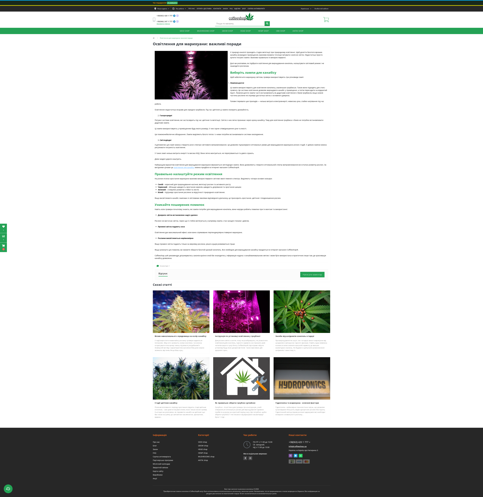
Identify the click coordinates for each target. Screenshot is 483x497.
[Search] (267, 23)
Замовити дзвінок (163, 24)
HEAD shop (202, 449)
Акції (155, 478)
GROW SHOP (227, 31)
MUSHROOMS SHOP (205, 31)
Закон (155, 449)
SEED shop (202, 442)
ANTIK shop (203, 460)
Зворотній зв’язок (160, 467)
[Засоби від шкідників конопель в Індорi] (302, 311)
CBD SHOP (280, 31)
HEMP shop (203, 453)
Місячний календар (161, 464)
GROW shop (203, 445)
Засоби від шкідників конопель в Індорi (294, 336)
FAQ (231, 9)
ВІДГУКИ (237, 9)
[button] (162, 9)
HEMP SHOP (263, 31)
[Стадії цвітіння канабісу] (181, 378)
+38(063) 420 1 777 (164, 15)
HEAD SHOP (245, 31)
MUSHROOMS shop (206, 456)
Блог (155, 445)
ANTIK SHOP (298, 31)
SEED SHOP (185, 31)
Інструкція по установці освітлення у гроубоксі (237, 336)
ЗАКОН (225, 9)
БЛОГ (244, 9)
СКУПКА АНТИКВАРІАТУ (256, 9)
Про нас (156, 442)
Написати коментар (312, 274)
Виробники (158, 475)
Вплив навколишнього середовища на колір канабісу (180, 336)
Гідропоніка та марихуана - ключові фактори (297, 403)
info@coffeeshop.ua (298, 446)
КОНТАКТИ (217, 9)
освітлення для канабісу (184, 167)
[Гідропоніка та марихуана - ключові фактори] (302, 378)
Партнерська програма (163, 460)
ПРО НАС (191, 9)
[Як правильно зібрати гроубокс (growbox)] (241, 378)
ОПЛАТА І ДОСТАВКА (204, 9)
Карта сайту (158, 471)
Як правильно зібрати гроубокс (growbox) (235, 403)
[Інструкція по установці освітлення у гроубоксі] (241, 311)
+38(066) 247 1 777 (164, 21)
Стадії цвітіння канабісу (166, 403)
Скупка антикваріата (162, 456)
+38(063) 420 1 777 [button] (298, 442)
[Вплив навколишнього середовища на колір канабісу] (181, 311)
